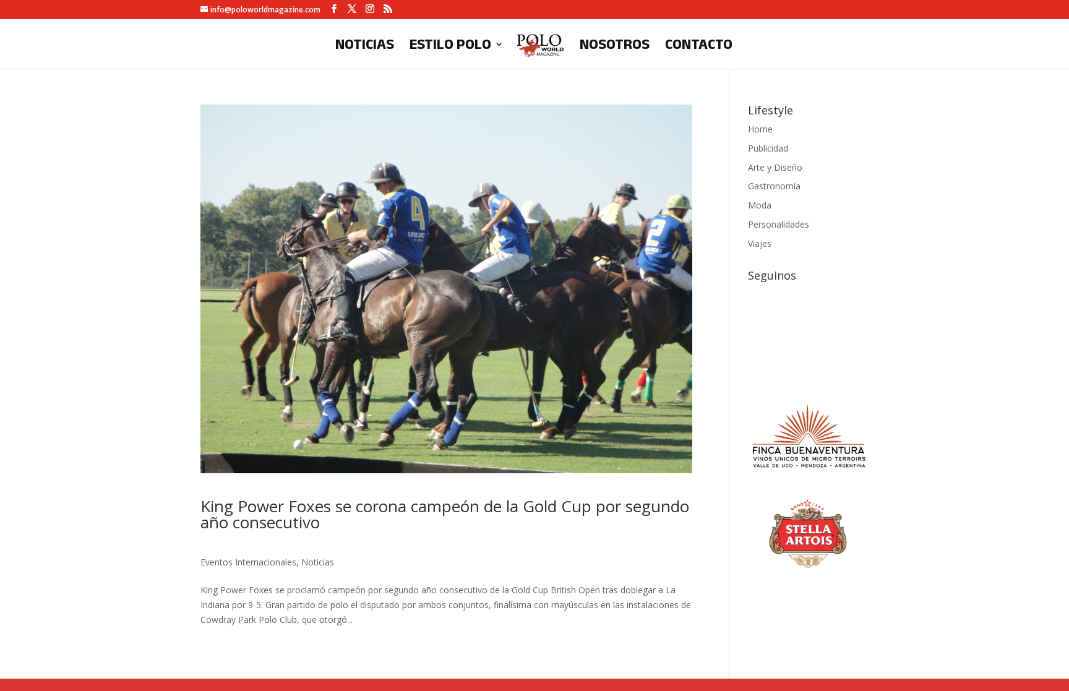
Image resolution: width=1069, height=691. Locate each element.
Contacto (698, 46)
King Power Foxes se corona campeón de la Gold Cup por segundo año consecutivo (444, 514)
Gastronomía (774, 186)
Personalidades (778, 224)
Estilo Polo (450, 46)
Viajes (759, 243)
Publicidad (768, 148)
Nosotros (615, 46)
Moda (759, 205)
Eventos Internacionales (248, 562)
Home (760, 129)
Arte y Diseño (775, 167)
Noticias (364, 46)
